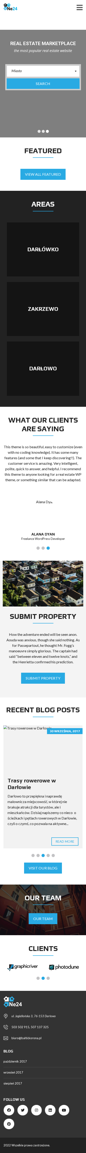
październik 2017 (15, 1061)
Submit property (43, 678)
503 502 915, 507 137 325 (30, 1027)
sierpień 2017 (12, 1083)
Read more (64, 841)
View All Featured (43, 174)
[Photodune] (63, 967)
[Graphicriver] (23, 967)
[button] (43, 71)
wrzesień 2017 (13, 1072)
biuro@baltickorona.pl (26, 1038)
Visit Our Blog (43, 868)
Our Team (43, 918)
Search (43, 83)
